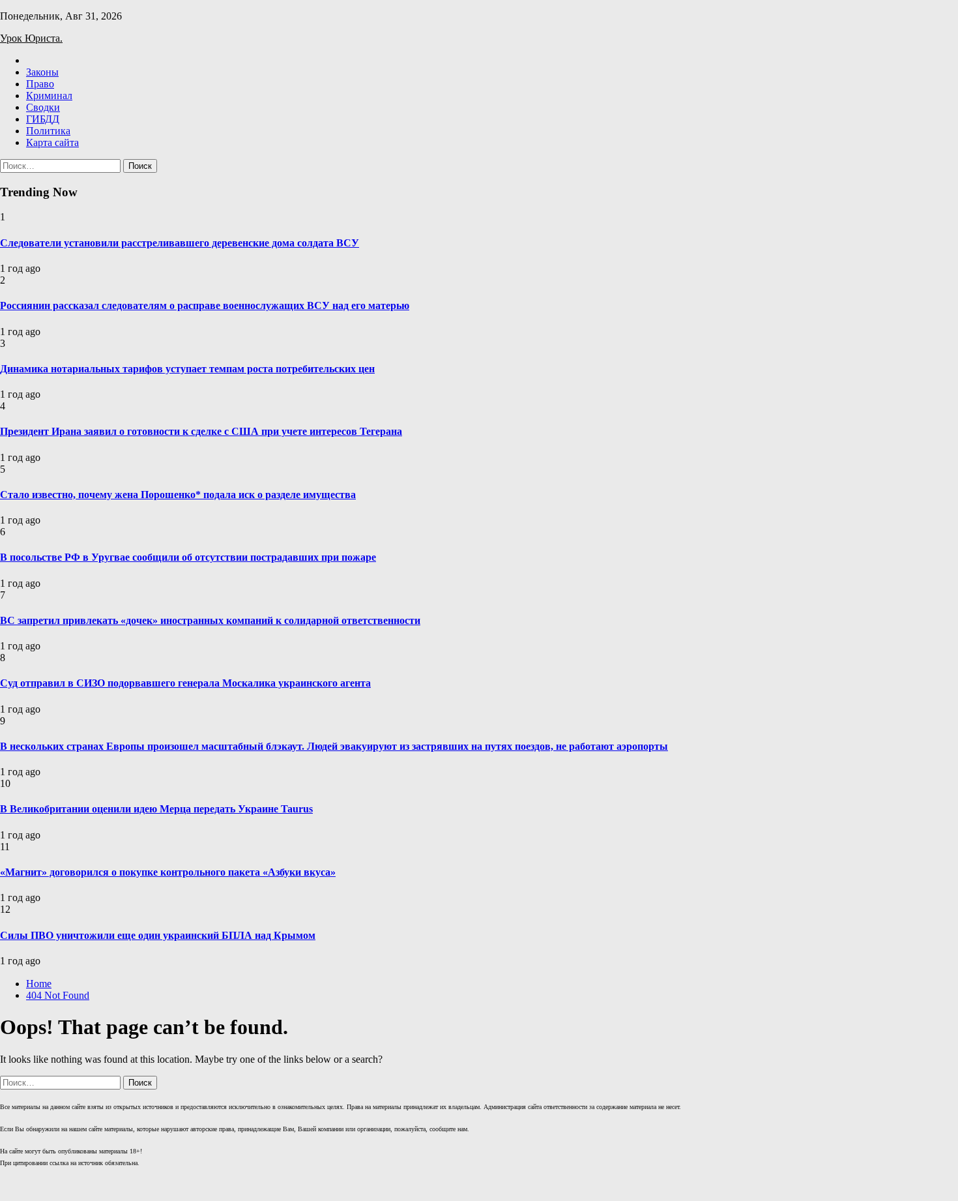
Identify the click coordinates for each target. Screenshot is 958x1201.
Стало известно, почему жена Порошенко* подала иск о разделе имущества (178, 494)
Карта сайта (52, 142)
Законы (42, 72)
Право (40, 83)
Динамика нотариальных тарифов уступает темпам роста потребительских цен (187, 368)
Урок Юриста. (31, 38)
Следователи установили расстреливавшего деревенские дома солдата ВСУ (179, 242)
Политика (48, 130)
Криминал (49, 95)
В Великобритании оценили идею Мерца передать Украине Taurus (156, 808)
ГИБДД (42, 119)
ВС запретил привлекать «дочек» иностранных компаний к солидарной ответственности (210, 620)
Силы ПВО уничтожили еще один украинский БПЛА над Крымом (157, 935)
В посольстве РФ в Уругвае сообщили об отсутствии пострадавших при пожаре (188, 557)
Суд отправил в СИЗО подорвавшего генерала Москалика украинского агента (185, 683)
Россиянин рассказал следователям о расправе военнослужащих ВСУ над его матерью (204, 305)
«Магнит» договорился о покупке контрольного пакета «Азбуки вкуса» (168, 872)
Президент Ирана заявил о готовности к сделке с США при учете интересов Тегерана (201, 431)
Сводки (43, 107)
